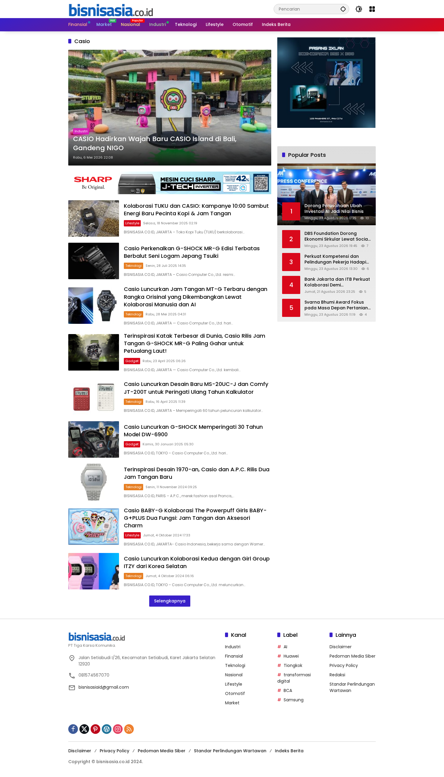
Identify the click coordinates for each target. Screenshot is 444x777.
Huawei (291, 656)
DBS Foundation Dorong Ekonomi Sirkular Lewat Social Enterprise (336, 236)
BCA (288, 690)
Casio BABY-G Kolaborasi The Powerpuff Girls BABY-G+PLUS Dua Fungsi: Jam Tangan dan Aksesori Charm (195, 518)
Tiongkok (293, 665)
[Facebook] (73, 729)
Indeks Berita (289, 751)
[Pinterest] (95, 729)
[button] (343, 9)
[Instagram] (118, 729)
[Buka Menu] (372, 9)
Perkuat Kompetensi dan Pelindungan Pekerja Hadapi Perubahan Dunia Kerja (335, 259)
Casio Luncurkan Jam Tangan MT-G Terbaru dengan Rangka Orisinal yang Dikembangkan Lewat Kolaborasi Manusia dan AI (195, 296)
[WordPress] (106, 729)
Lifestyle (132, 223)
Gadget (132, 360)
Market (232, 703)
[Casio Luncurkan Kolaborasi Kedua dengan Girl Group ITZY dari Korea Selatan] (93, 571)
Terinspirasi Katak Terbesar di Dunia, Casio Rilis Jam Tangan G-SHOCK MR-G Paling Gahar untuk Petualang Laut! (194, 343)
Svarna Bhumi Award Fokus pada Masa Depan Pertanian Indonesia (336, 305)
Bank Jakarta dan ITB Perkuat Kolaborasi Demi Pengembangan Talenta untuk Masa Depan (337, 282)
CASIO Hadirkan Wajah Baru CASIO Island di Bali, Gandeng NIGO (154, 143)
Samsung (294, 700)
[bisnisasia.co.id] (110, 9)
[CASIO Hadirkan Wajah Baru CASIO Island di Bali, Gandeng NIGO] (169, 108)
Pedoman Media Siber (352, 656)
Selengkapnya (169, 601)
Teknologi (133, 265)
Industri (81, 131)
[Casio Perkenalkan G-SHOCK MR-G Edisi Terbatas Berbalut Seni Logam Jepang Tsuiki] (93, 261)
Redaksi (337, 675)
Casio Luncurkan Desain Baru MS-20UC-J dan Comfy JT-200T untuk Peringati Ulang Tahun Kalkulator (196, 387)
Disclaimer (341, 647)
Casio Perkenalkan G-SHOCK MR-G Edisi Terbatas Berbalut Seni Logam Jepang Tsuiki (192, 252)
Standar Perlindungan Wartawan (230, 751)
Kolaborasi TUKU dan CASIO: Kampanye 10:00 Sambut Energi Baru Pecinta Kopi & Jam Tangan (196, 209)
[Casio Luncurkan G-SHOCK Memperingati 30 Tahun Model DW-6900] (93, 439)
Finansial (234, 656)
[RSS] (129, 729)
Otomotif (235, 693)
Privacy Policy (344, 665)
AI (285, 647)
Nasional (234, 675)
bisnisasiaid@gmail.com (104, 687)
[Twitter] (84, 729)
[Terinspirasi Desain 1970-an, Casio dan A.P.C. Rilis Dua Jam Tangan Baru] (93, 482)
